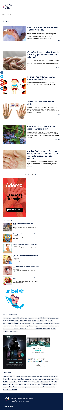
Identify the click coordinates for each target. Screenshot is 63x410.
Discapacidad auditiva (8, 326)
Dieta (46, 320)
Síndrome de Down (11, 323)
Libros (16, 320)
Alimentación (19, 326)
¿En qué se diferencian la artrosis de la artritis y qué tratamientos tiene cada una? (43, 54)
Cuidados (45, 323)
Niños (25, 320)
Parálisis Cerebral (42, 318)
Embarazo (46, 326)
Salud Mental (16, 329)
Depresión (40, 320)
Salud (53, 328)
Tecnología (26, 326)
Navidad (57, 326)
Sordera (32, 326)
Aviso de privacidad (8, 406)
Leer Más (57, 40)
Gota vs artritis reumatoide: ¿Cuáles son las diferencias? (42, 28)
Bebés (34, 318)
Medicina (25, 318)
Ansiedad (57, 323)
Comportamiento (7, 329)
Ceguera (51, 323)
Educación (11, 320)
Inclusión (21, 320)
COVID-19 (5, 320)
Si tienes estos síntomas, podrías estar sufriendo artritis (41, 78)
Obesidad (5, 318)
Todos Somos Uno (15, 397)
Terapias (10, 331)
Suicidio (52, 326)
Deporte (22, 323)
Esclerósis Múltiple (43, 328)
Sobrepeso (52, 318)
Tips (36, 326)
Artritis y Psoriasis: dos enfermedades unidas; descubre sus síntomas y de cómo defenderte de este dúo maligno (43, 155)
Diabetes (34, 320)
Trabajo (5, 331)
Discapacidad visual (30, 329)
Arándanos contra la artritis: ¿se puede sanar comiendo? (41, 127)
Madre (13, 318)
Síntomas (30, 318)
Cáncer (40, 326)
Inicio (3, 14)
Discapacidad (29, 323)
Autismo (19, 317)
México (50, 320)
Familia (22, 329)
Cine (10, 318)
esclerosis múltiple (38, 323)
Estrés (57, 318)
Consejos (15, 331)
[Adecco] (14, 197)
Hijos (29, 320)
